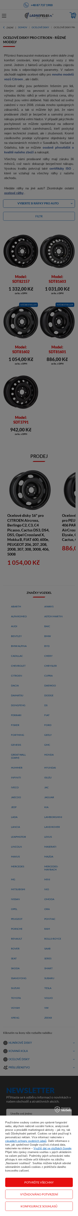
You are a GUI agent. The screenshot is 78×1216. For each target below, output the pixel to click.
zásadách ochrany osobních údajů (25, 1141)
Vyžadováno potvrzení (39, 1194)
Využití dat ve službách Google (52, 1148)
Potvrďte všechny (39, 1182)
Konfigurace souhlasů (39, 1206)
